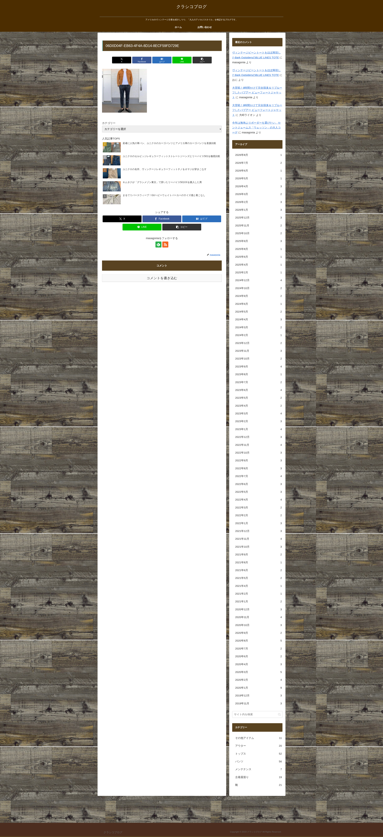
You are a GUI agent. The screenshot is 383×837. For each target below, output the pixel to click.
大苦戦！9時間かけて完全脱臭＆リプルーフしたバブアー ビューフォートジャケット (257, 92)
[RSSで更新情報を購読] (165, 244)
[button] (202, 60)
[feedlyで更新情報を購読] (158, 244)
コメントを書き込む (162, 278)
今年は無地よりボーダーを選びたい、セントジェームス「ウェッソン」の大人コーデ (256, 127)
